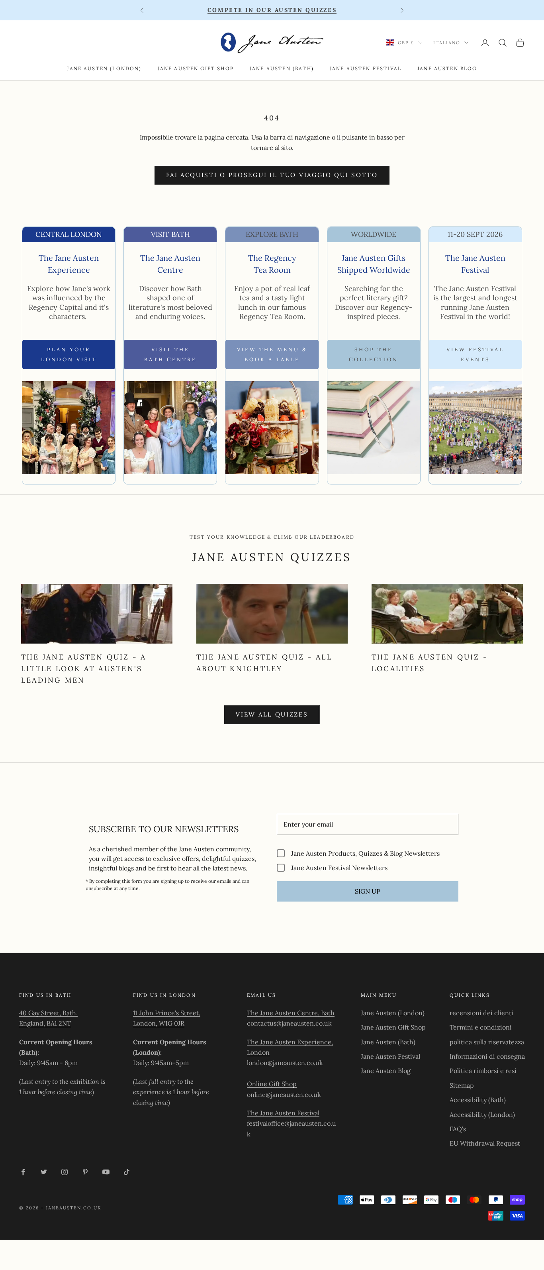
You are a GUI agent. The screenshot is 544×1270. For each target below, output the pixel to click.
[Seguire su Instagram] (64, 1172)
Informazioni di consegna (487, 1056)
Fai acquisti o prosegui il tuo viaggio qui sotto (272, 175)
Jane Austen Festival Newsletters (339, 867)
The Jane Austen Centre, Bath (291, 1013)
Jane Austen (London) (104, 68)
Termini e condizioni (481, 1027)
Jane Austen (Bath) (282, 68)
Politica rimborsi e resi (483, 1071)
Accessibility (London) (482, 1114)
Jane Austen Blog (447, 68)
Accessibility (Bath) (478, 1100)
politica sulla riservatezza (487, 1042)
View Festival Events (475, 354)
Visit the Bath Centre (170, 354)
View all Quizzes (272, 714)
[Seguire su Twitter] (44, 1172)
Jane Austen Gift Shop (196, 68)
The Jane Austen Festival (283, 1113)
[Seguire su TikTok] (127, 1172)
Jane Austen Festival (365, 68)
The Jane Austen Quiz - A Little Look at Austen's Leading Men (83, 668)
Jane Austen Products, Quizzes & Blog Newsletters (365, 853)
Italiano (446, 42)
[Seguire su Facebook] (23, 1172)
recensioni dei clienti (481, 1013)
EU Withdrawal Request (485, 1143)
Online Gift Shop (272, 1084)
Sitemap (462, 1085)
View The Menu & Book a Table (272, 354)
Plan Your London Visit (69, 354)
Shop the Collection (373, 354)
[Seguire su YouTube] (106, 1172)
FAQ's (458, 1129)
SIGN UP (367, 891)
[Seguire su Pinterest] (85, 1172)
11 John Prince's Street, (166, 1013)
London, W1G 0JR (158, 1023)
